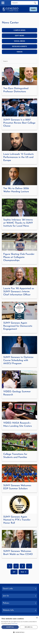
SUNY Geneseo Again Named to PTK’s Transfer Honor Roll (16, 520)
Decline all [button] (29, 627)
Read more (14, 623)
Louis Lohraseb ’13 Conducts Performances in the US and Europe (18, 157)
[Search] (35, 3)
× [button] (37, 618)
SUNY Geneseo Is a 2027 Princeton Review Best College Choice (19, 123)
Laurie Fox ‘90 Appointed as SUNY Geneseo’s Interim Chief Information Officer (18, 291)
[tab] (19, 589)
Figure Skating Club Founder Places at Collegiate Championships (18, 257)
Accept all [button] (10, 627)
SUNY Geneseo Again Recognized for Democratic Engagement (17, 326)
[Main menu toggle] (3, 3)
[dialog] (19, 626)
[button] (33, 9)
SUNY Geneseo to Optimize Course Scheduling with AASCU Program (18, 360)
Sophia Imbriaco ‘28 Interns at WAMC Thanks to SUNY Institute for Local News (18, 223)
